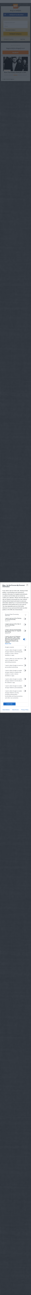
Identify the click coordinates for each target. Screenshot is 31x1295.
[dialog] (15, 647)
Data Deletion (6, 709)
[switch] (24, 619)
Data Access (15, 709)
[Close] (27, 585)
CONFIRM (9, 704)
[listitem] (15, 615)
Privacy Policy (24, 709)
